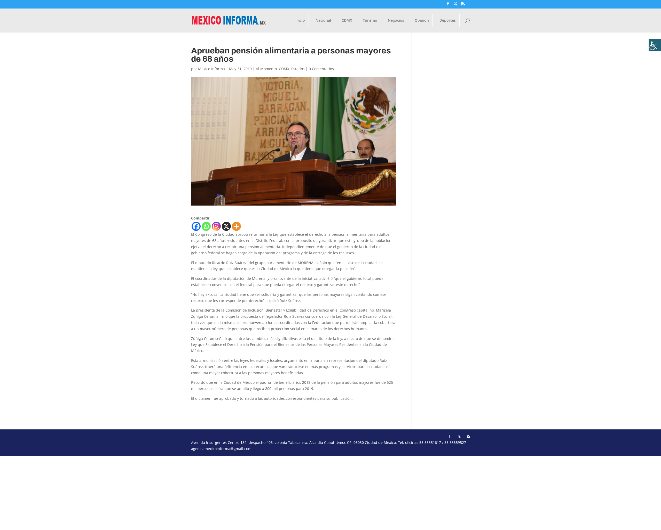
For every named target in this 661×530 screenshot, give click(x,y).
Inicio (300, 21)
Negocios (396, 21)
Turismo (370, 21)
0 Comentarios (321, 68)
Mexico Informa (211, 68)
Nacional (323, 21)
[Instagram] (216, 226)
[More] (236, 226)
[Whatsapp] (206, 226)
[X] (226, 226)
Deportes (447, 21)
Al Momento (266, 68)
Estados (298, 68)
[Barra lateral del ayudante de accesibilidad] (655, 45)
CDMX (347, 21)
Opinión (422, 21)
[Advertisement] (155, 492)
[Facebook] (196, 226)
